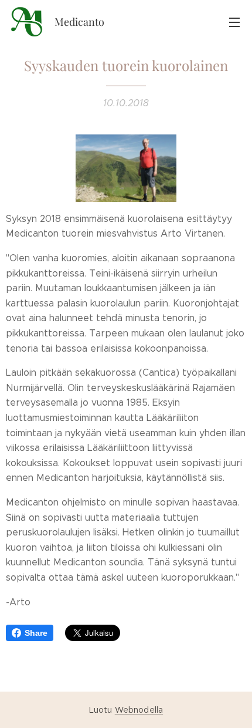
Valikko (234, 21)
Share (36, 633)
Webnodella (139, 710)
